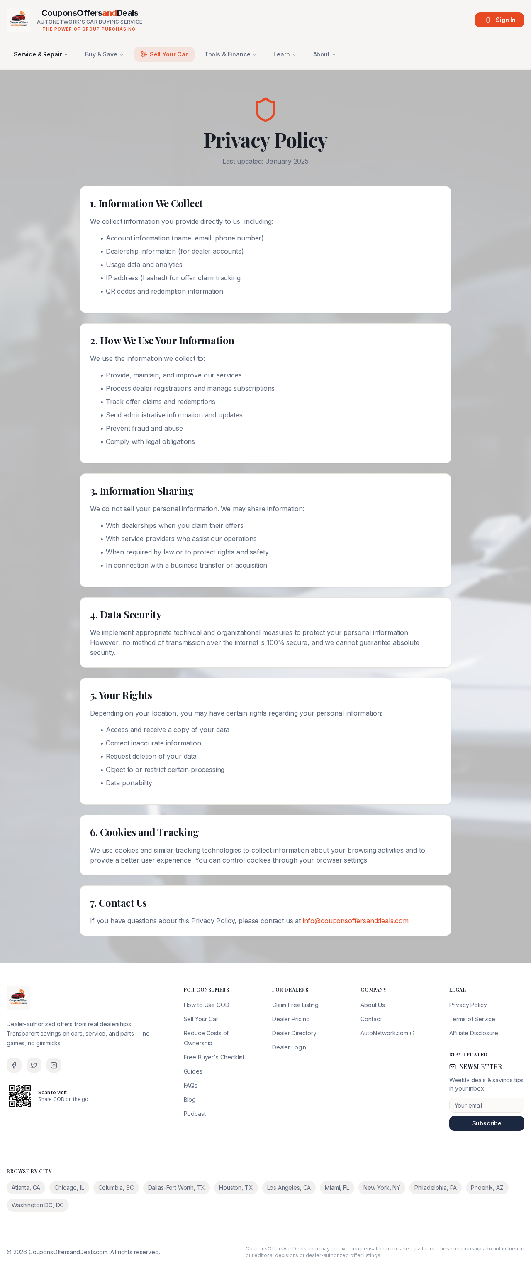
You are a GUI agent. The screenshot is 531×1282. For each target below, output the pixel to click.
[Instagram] (53, 1065)
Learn (281, 54)
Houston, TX (236, 1187)
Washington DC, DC (38, 1204)
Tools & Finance (228, 54)
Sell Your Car (169, 54)
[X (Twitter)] (34, 1065)
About (321, 54)
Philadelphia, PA (435, 1187)
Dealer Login (289, 1047)
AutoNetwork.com (384, 1033)
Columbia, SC (116, 1187)
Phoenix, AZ (487, 1187)
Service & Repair (38, 54)
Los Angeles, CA (289, 1187)
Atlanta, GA (26, 1187)
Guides (193, 1071)
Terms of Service (472, 1018)
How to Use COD (206, 1004)
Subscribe (487, 1123)
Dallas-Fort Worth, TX (176, 1187)
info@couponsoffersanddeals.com (356, 921)
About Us (372, 1004)
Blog (190, 1099)
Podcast (195, 1113)
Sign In (506, 19)
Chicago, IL (69, 1187)
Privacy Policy (468, 1004)
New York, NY (381, 1187)
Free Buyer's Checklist (214, 1057)
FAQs (190, 1085)
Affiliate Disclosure (473, 1033)
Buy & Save (101, 54)
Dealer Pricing (291, 1018)
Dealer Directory (294, 1033)
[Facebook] (14, 1065)
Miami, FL (337, 1187)
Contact (370, 1018)
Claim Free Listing (295, 1004)
